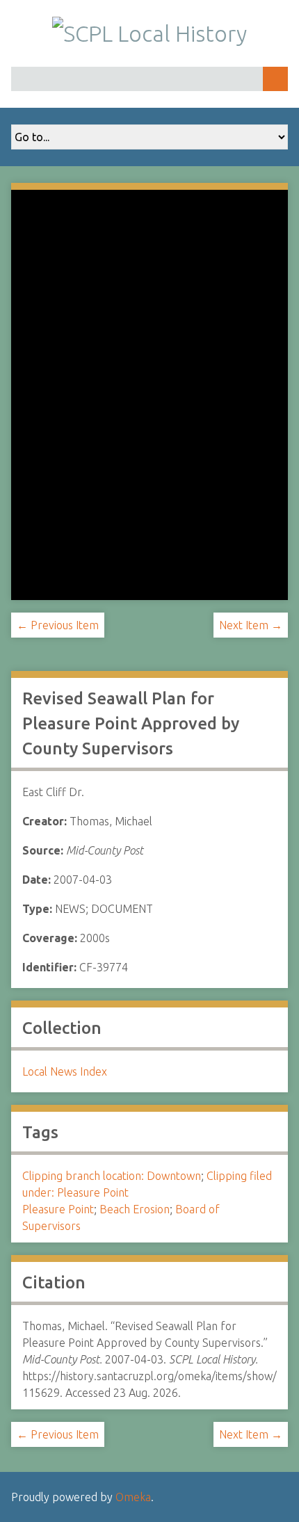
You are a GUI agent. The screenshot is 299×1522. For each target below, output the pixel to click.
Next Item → (250, 625)
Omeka (133, 1497)
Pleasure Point (58, 1209)
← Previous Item (58, 625)
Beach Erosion (134, 1209)
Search (275, 79)
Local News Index (64, 1071)
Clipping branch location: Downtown (111, 1175)
